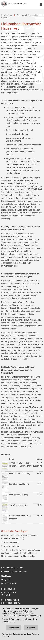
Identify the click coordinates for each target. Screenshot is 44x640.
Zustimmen (14, 628)
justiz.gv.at (6, 575)
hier (13, 621)
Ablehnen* (30, 628)
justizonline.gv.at (8, 583)
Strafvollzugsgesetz (9, 542)
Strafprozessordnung (10, 546)
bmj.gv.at (5, 579)
